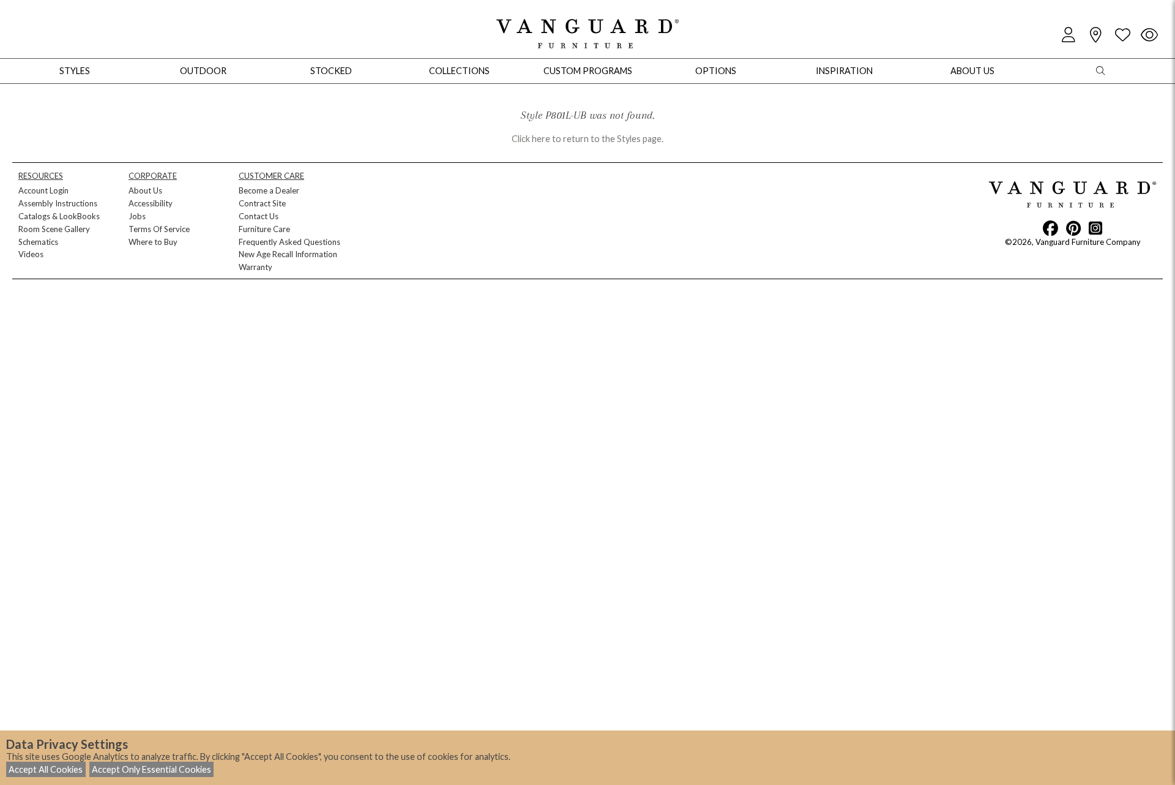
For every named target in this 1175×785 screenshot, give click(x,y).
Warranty (255, 267)
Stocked (331, 71)
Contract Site (262, 203)
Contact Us (258, 216)
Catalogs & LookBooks (59, 216)
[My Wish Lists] (1122, 35)
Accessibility (151, 203)
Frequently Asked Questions (289, 242)
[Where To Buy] (1095, 35)
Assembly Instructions (57, 203)
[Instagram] (1095, 228)
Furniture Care (264, 229)
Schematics (38, 242)
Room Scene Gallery (54, 229)
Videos (30, 254)
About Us (145, 190)
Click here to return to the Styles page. (587, 138)
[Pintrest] (1073, 228)
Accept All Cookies (46, 769)
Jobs (137, 216)
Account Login (43, 190)
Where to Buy (153, 242)
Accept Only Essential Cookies (151, 769)
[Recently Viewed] (1149, 35)
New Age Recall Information (288, 254)
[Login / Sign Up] (1068, 35)
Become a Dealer (269, 190)
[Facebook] (1050, 228)
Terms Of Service (159, 229)
